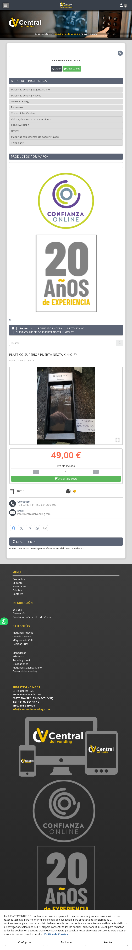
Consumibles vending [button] (25, 671)
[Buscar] (119, 343)
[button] (66, 5)
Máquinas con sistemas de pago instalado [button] (35, 136)
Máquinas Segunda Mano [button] (27, 667)
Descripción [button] (25, 542)
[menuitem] (66, 579)
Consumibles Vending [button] (23, 113)
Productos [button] (19, 579)
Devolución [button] (19, 613)
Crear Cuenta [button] (73, 68)
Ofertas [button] (15, 131)
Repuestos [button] (17, 107)
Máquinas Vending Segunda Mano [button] (30, 89)
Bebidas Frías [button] (21, 643)
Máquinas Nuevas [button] (23, 632)
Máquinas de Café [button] (23, 640)
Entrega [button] (17, 609)
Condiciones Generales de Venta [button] (32, 617)
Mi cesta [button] (18, 582)
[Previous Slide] (14, 405)
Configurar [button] (24, 942)
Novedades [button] (19, 586)
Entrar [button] (57, 68)
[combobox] (66, 165)
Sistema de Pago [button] (20, 101)
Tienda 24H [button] (17, 142)
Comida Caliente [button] (22, 636)
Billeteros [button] (18, 656)
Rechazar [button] (66, 942)
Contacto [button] (18, 593)
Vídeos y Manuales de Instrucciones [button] (31, 119)
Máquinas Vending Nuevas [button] (26, 95)
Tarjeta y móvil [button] (21, 660)
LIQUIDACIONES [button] (20, 125)
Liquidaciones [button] (20, 663)
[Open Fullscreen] (117, 439)
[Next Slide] (117, 405)
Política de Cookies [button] (56, 934)
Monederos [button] (19, 652)
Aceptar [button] (108, 942)
